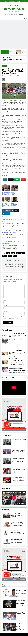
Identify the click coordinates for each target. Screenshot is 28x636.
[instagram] (12, 5)
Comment (6, 284)
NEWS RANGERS (14, 8)
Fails (8, 253)
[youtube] (17, 5)
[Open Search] (24, 18)
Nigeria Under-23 (20, 253)
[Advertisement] (14, 35)
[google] (15, 5)
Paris (10, 255)
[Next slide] (26, 1)
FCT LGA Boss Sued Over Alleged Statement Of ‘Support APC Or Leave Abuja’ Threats (13, 1)
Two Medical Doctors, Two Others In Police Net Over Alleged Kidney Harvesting (16, 360)
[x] (14, 5)
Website (5, 311)
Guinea (13, 253)
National (5, 66)
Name (5, 300)
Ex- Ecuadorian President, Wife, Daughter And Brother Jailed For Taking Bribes (17, 335)
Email (5, 305)
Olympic (5, 255)
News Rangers (6, 75)
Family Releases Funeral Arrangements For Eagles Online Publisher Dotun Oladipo (17, 368)
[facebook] (10, 5)
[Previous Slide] (24, 1)
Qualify (15, 255)
